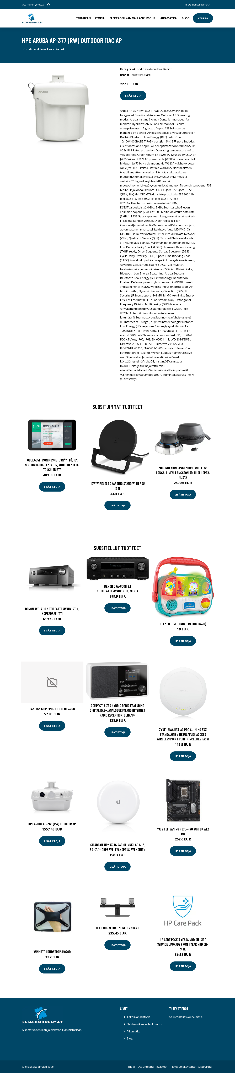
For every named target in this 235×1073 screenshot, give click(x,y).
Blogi (186, 18)
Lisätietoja (133, 95)
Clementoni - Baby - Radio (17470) (183, 624)
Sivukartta (205, 1067)
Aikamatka (168, 18)
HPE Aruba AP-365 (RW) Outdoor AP (52, 824)
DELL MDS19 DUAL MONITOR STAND (117, 928)
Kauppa (203, 18)
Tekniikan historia (90, 18)
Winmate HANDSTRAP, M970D (52, 951)
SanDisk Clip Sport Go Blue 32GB (52, 709)
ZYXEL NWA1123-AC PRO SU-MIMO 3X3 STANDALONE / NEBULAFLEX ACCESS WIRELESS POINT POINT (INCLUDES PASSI (183, 734)
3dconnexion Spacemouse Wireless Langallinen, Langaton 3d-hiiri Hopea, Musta (183, 472)
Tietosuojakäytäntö (183, 1067)
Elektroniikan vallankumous (132, 18)
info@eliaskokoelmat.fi (197, 4)
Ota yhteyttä (146, 1067)
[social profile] (48, 4)
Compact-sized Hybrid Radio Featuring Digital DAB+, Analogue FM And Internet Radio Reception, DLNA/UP (117, 710)
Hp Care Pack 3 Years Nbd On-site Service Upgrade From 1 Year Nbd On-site (183, 944)
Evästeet (161, 1067)
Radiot (60, 49)
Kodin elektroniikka (39, 49)
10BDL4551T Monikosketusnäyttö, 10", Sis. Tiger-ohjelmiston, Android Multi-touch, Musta (52, 465)
